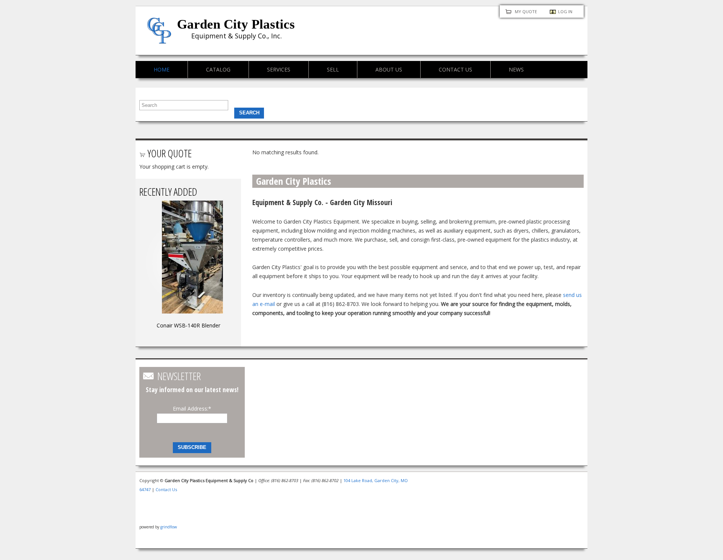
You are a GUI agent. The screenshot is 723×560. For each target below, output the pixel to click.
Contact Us (455, 69)
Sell (333, 69)
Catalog (218, 69)
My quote (526, 11)
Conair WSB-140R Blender (188, 325)
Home (161, 69)
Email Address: (192, 408)
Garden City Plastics (236, 24)
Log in (565, 11)
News (516, 69)
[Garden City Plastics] (159, 39)
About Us (388, 69)
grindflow (168, 527)
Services (278, 69)
